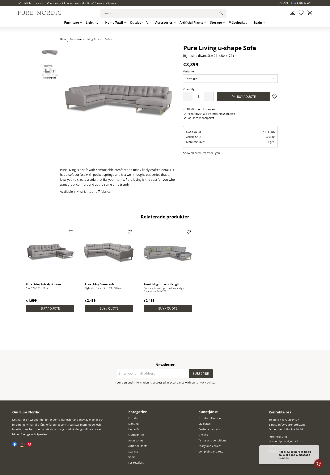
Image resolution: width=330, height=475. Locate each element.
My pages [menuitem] (204, 423)
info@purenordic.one (292, 424)
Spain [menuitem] (258, 22)
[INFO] (50, 308)
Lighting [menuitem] (92, 22)
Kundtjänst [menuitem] (208, 411)
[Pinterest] (30, 445)
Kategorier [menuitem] (137, 411)
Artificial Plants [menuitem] (191, 22)
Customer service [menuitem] (209, 429)
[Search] (221, 13)
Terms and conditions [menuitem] (212, 440)
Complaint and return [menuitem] (212, 451)
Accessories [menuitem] (164, 22)
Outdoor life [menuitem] (139, 22)
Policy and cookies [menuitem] (210, 446)
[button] (301, 13)
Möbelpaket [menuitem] (238, 22)
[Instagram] (23, 445)
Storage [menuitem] (216, 22)
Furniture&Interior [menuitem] (210, 418)
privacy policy (205, 382)
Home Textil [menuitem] (114, 22)
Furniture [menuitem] (71, 22)
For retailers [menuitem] (136, 462)
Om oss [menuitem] (203, 434)
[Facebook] (16, 445)
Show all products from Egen (201, 153)
